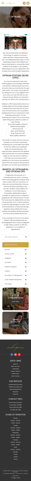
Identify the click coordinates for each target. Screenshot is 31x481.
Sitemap (25, 473)
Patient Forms (15, 373)
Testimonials (15, 369)
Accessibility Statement (9, 473)
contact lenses (9, 254)
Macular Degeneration (15, 389)
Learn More (15, 301)
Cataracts (15, 394)
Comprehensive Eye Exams (15, 384)
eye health (8, 262)
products (7, 271)
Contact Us (15, 326)
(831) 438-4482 (17, 407)
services (7, 249)
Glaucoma (15, 391)
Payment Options (15, 371)
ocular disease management (13, 279)
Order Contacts (15, 376)
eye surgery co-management (13, 275)
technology (8, 284)
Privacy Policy (19, 473)
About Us (15, 364)
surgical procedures (10, 267)
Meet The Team (15, 366)
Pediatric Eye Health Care (15, 387)
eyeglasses (8, 258)
